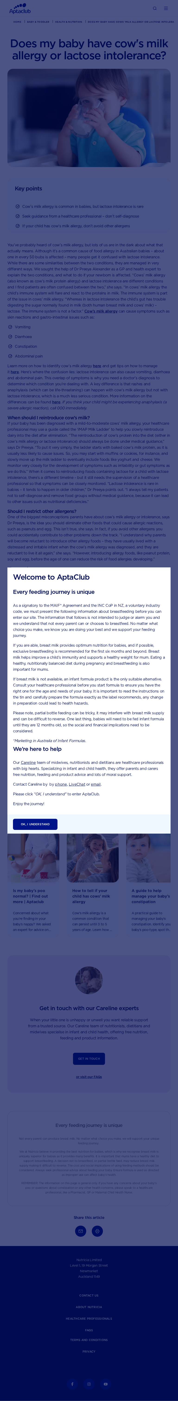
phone (61, 784)
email (96, 784)
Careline (28, 762)
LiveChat (77, 784)
